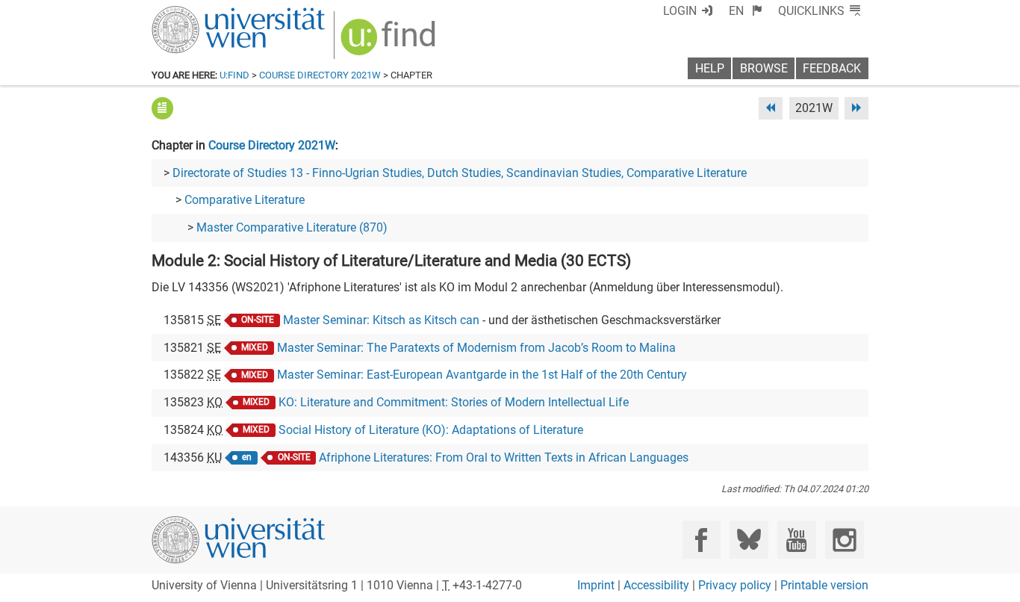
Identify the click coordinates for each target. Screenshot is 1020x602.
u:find (234, 75)
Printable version (824, 585)
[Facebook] (701, 540)
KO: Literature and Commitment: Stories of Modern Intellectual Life (454, 402)
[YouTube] (796, 540)
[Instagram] (844, 540)
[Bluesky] (749, 540)
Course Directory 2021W (320, 75)
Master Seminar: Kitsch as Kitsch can (381, 320)
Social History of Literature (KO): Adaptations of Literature (431, 430)
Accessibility (656, 585)
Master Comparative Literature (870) (292, 227)
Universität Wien (203, 13)
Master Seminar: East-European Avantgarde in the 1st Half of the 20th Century (482, 374)
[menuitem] (745, 11)
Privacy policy (734, 585)
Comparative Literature (244, 200)
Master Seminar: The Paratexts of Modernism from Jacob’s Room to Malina (476, 348)
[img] (390, 42)
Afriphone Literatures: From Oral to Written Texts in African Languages (503, 457)
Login (680, 11)
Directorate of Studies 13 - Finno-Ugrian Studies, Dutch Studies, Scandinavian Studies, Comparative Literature (459, 173)
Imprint (596, 585)
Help (709, 68)
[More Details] (162, 108)
